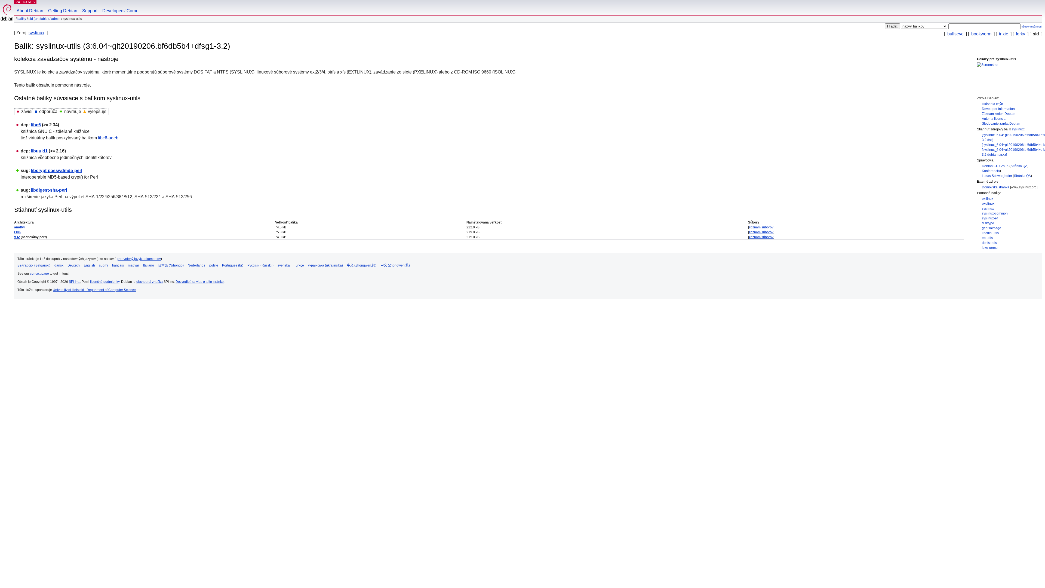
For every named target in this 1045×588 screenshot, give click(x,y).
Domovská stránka (995, 187)
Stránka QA (1018, 166)
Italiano (148, 265)
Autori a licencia (994, 119)
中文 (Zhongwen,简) (361, 265)
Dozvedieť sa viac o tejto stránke (200, 282)
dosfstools (989, 243)
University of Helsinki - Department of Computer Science (94, 290)
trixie (1003, 34)
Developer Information (998, 109)
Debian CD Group (995, 166)
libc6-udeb (108, 138)
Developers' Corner (121, 10)
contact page (39, 273)
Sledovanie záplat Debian (1001, 123)
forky (1020, 34)
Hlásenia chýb (992, 104)
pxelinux (988, 204)
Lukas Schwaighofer (997, 176)
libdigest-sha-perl (49, 190)
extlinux (987, 199)
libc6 (36, 124)
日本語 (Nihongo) (171, 265)
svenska (284, 265)
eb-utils (987, 238)
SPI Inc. (74, 282)
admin (55, 19)
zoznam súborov (761, 227)
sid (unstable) (39, 19)
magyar (133, 265)
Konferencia (991, 171)
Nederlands (196, 265)
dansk (58, 265)
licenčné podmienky (104, 282)
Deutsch (73, 265)
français (118, 265)
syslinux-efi (990, 218)
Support (89, 10)
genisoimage (991, 228)
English (89, 265)
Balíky (21, 19)
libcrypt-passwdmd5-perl (56, 170)
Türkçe (299, 265)
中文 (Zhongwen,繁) (395, 265)
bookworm (981, 34)
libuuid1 (39, 151)
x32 (17, 237)
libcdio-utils (990, 233)
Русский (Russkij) (260, 265)
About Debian (30, 10)
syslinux (36, 32)
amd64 (19, 227)
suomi (103, 265)
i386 (17, 232)
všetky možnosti (1031, 26)
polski (213, 265)
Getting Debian (62, 10)
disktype (988, 223)
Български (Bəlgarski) (33, 265)
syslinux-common (995, 213)
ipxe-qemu (990, 248)
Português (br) (232, 265)
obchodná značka (149, 282)
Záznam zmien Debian (998, 114)
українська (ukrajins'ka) (325, 265)
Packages (25, 2)
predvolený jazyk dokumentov (139, 259)
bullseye (955, 34)
